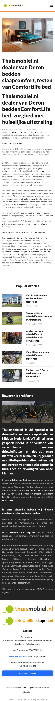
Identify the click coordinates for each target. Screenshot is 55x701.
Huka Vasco (8, 500)
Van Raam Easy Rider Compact (25, 493)
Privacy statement (14, 687)
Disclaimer (27, 692)
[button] (51, 5)
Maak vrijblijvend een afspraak (18, 532)
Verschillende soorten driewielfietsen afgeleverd (37, 355)
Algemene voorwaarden (38, 687)
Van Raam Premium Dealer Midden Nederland (36, 298)
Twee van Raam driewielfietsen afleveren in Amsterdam (39, 316)
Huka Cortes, (30, 490)
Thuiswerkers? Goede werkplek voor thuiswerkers (37, 373)
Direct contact (29, 673)
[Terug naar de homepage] (12, 5)
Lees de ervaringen (24, 469)
